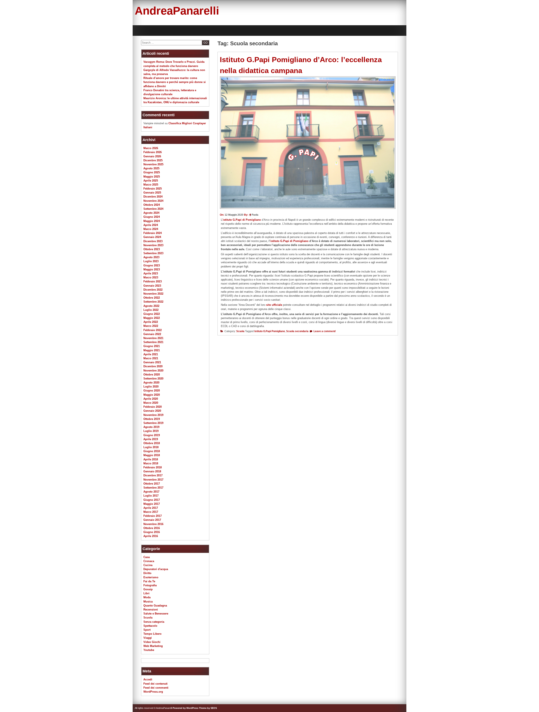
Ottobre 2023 (151, 249)
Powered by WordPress (185, 708)
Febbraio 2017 (152, 515)
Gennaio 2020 (152, 410)
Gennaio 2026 (152, 156)
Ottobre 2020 (151, 374)
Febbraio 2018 (152, 467)
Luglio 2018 (151, 447)
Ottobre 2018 (151, 443)
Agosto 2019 (151, 427)
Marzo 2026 (150, 148)
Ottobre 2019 (151, 419)
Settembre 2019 (153, 423)
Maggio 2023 (151, 269)
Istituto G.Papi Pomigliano (269, 331)
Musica (148, 601)
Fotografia (150, 585)
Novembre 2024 (153, 200)
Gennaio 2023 (152, 285)
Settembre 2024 (153, 208)
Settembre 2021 (153, 342)
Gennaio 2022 (152, 334)
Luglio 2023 (151, 261)
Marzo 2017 (150, 511)
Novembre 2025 (153, 164)
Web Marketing (153, 646)
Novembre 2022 (153, 293)
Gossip (148, 589)
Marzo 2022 (150, 325)
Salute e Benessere (155, 613)
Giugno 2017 (151, 499)
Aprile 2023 (150, 273)
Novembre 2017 (153, 479)
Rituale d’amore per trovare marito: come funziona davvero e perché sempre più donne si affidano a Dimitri (174, 82)
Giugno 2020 (151, 390)
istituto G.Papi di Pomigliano (242, 219)
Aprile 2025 (150, 180)
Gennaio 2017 (152, 519)
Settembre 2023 (153, 253)
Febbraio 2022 (152, 330)
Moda (147, 597)
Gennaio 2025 (152, 192)
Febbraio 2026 (152, 152)
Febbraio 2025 (152, 188)
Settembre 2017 (153, 487)
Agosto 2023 (151, 257)
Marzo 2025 (150, 184)
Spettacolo (150, 625)
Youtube (148, 650)
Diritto (147, 573)
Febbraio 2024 (152, 233)
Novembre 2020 (153, 370)
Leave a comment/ (324, 331)
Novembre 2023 (153, 245)
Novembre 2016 (153, 524)
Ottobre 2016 (151, 528)
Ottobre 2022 (151, 297)
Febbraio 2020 (152, 406)
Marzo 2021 (150, 358)
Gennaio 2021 (152, 362)
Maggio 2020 (151, 394)
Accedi (147, 679)
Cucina (147, 565)
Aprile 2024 (150, 225)
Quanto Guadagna (155, 605)
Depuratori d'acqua (155, 569)
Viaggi (147, 637)
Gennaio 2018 (152, 471)
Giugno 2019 (151, 435)
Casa (146, 557)
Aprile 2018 (150, 459)
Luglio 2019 (151, 431)
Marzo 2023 (150, 277)
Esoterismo (150, 577)
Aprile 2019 (150, 439)
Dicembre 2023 (153, 241)
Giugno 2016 (151, 532)
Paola (255, 214)
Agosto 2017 (151, 491)
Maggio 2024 (151, 221)
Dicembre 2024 (153, 196)
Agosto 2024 (151, 212)
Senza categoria (153, 621)
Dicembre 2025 (153, 160)
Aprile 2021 (150, 354)
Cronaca (148, 561)
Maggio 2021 (151, 350)
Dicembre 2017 (153, 475)
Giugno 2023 (151, 265)
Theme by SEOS (208, 708)
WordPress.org (153, 691)
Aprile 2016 (150, 536)
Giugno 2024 (151, 216)
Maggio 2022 (151, 317)
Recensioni (150, 609)
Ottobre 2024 (151, 204)
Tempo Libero (152, 633)
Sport (147, 629)
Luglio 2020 (151, 386)
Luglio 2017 (151, 495)
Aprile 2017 (150, 507)
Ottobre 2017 (151, 483)
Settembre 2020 (153, 378)
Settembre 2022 (153, 301)
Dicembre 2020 (153, 366)
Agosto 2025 (151, 168)
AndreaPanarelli (177, 10)
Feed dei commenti (155, 687)
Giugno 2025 (151, 172)
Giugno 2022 (151, 313)
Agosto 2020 (151, 382)
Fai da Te (149, 581)
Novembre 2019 (153, 415)
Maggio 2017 (151, 503)
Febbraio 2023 (152, 281)
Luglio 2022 (151, 309)
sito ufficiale (274, 304)
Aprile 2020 (150, 398)
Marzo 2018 (150, 463)
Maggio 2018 (151, 455)
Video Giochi (151, 642)
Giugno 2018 (151, 451)
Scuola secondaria (297, 331)
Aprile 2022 (150, 321)
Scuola (240, 331)
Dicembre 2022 (153, 289)
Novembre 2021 (153, 338)
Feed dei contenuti (155, 683)
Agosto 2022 (151, 305)
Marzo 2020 (150, 402)
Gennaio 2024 (152, 237)
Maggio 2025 (151, 176)
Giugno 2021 (151, 346)
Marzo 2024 (150, 229)
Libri (146, 593)
